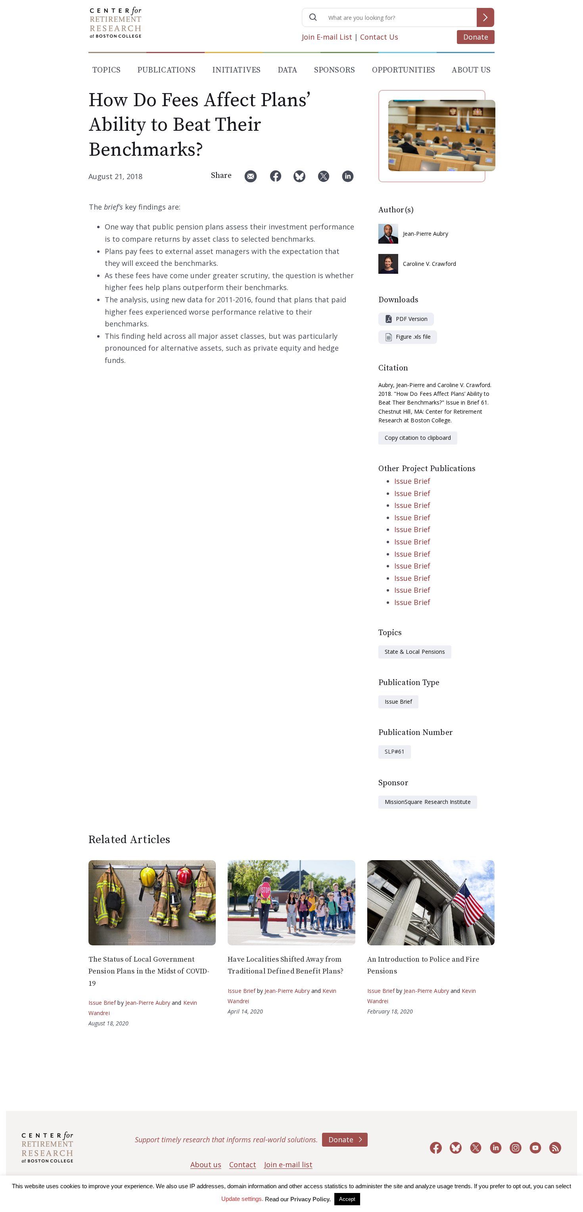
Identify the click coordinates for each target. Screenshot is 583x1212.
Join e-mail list (288, 1164)
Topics (106, 70)
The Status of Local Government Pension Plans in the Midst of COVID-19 (148, 971)
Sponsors (334, 70)
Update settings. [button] (242, 1198)
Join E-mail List (327, 37)
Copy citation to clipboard (418, 437)
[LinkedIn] (348, 179)
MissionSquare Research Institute (428, 801)
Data (287, 70)
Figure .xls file (413, 336)
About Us (471, 70)
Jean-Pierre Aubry (425, 233)
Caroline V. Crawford (429, 263)
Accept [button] (347, 1199)
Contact (242, 1164)
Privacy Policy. (310, 1199)
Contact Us (379, 37)
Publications (166, 70)
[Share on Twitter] (323, 179)
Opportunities (403, 70)
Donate (475, 37)
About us (205, 1164)
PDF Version (412, 319)
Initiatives (236, 70)
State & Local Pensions (415, 651)
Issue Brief (412, 481)
